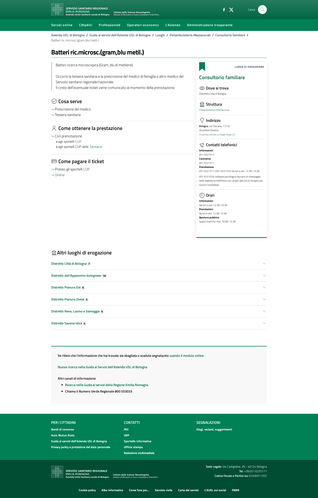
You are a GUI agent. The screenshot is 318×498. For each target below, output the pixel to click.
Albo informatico (112, 490)
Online (60, 175)
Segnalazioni (208, 422)
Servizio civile (163, 490)
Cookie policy (87, 490)
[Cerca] (262, 9)
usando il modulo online (186, 355)
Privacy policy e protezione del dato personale (80, 447)
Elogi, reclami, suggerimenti (214, 429)
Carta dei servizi (188, 490)
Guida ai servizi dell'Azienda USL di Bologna (120, 35)
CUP (78, 141)
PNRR (235, 490)
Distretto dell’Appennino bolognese (78, 275)
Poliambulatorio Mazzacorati (190, 35)
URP (126, 435)
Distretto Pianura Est (67, 287)
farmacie (96, 146)
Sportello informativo (137, 441)
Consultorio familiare (230, 35)
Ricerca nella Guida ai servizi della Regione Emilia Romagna (106, 384)
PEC (126, 429)
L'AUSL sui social (215, 490)
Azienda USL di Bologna (68, 35)
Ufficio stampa (133, 447)
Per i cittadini (63, 422)
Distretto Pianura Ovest (69, 299)
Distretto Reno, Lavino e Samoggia (77, 311)
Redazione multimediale (139, 453)
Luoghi (160, 35)
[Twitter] (230, 9)
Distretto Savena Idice (68, 323)
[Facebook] (222, 9)
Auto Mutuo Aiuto (63, 435)
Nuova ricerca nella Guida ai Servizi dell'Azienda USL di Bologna (102, 367)
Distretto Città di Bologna (70, 263)
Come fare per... (139, 490)
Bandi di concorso (62, 429)
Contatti (132, 422)
